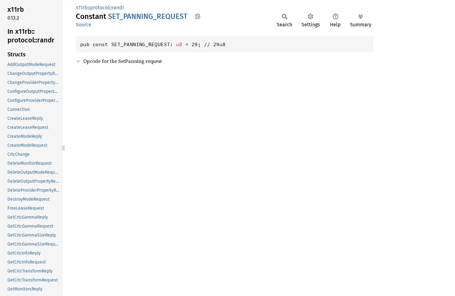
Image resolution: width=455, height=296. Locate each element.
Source (83, 25)
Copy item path (198, 16)
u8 (179, 44)
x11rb (82, 8)
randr (118, 8)
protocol (99, 8)
